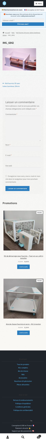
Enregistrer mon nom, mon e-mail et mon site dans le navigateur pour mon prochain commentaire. (22, 179)
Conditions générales (23, 407)
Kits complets (23, 368)
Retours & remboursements (23, 400)
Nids (13, 33)
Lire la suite (23, 267)
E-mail (8, 155)
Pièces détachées (23, 385)
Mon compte (7, 437)
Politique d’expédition (23, 403)
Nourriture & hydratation (23, 381)
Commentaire (11, 114)
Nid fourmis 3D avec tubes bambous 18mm (11, 84)
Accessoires (23, 378)
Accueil (7, 33)
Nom (7, 145)
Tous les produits (23, 364)
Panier (35, 435)
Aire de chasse (23, 371)
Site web (8, 166)
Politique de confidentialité (23, 410)
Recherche (23, 437)
